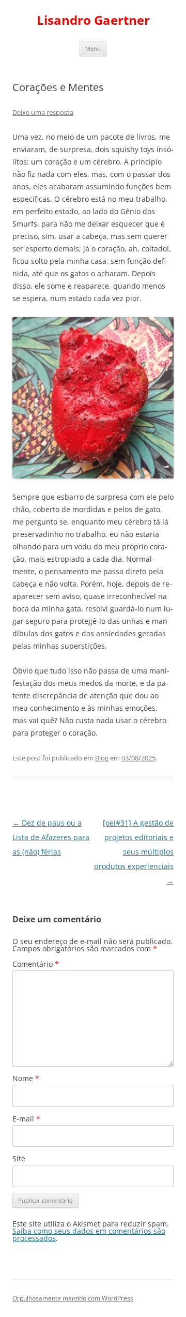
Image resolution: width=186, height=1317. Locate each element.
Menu (93, 48)
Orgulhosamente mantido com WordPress (72, 1298)
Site (18, 1158)
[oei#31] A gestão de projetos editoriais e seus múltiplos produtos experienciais (134, 852)
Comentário (35, 964)
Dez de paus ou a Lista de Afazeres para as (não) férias (50, 837)
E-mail (26, 1119)
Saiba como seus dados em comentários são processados (88, 1234)
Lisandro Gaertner (93, 20)
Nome (25, 1078)
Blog (102, 757)
